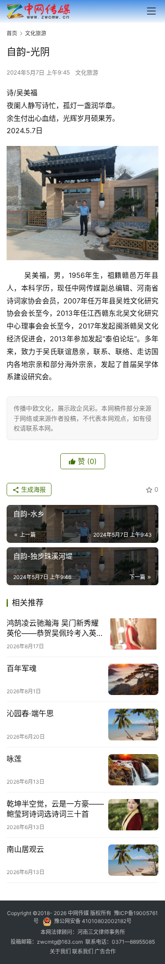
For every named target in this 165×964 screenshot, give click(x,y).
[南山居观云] (133, 860)
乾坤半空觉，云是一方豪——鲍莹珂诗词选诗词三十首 (55, 809)
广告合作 (105, 951)
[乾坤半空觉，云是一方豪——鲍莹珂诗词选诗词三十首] (133, 814)
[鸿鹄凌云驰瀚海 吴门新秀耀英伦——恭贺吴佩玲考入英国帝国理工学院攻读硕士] (133, 634)
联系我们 (83, 951)
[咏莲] (133, 769)
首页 (12, 33)
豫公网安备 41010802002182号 (93, 921)
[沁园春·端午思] (133, 724)
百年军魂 (22, 668)
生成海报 (32, 489)
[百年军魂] (133, 679)
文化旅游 (86, 72)
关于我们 (61, 951)
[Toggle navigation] (151, 11)
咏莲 (14, 759)
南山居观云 (25, 849)
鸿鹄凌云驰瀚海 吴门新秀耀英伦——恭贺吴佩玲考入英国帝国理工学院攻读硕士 (55, 629)
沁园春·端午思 (30, 713)
